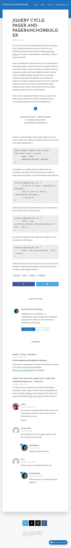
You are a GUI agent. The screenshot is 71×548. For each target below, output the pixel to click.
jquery (25, 275)
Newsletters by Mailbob (35, 533)
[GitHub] (38, 523)
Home (36, 5)
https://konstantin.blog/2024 (23, 370)
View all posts (28, 329)
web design (42, 275)
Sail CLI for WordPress (36, 531)
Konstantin (34, 473)
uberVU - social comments (24, 354)
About (43, 5)
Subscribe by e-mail (62, 5)
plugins (32, 275)
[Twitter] (25, 523)
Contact (50, 5)
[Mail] (31, 523)
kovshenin (34, 445)
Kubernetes (25, 533)
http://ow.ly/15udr (35, 396)
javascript (16, 275)
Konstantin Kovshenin (15, 5)
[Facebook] (44, 523)
